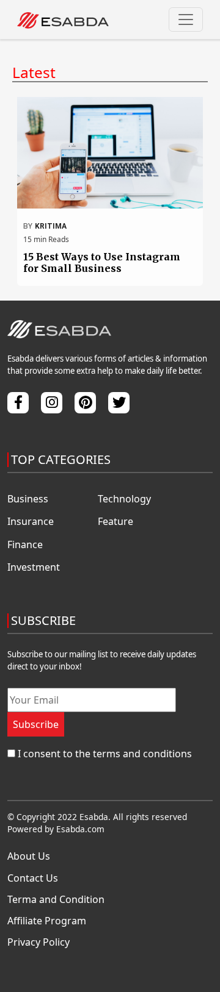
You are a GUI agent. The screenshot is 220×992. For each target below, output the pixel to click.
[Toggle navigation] (186, 19)
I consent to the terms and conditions (105, 753)
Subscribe (36, 724)
